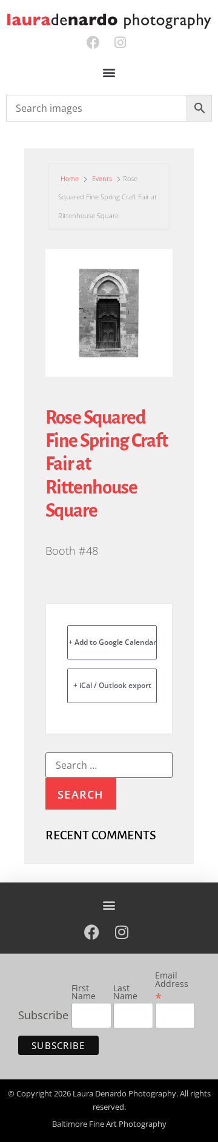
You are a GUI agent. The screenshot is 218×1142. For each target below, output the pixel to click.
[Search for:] (109, 765)
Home (71, 178)
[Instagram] (120, 42)
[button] (109, 73)
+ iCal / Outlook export (112, 685)
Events (102, 178)
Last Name (125, 993)
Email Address (171, 986)
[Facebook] (93, 42)
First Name (83, 993)
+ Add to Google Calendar (112, 642)
